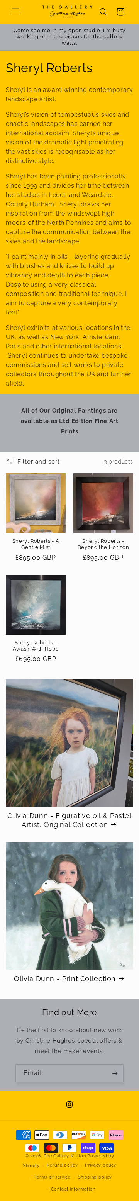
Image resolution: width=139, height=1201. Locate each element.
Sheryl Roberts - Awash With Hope (36, 646)
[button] (15, 11)
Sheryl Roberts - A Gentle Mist (35, 544)
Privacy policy (100, 1165)
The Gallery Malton (65, 1156)
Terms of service (52, 1177)
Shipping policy (95, 1177)
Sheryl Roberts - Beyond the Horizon (103, 544)
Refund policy (62, 1165)
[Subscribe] (114, 1073)
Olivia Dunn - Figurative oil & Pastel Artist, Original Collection (69, 820)
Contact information (73, 1189)
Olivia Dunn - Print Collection (65, 979)
